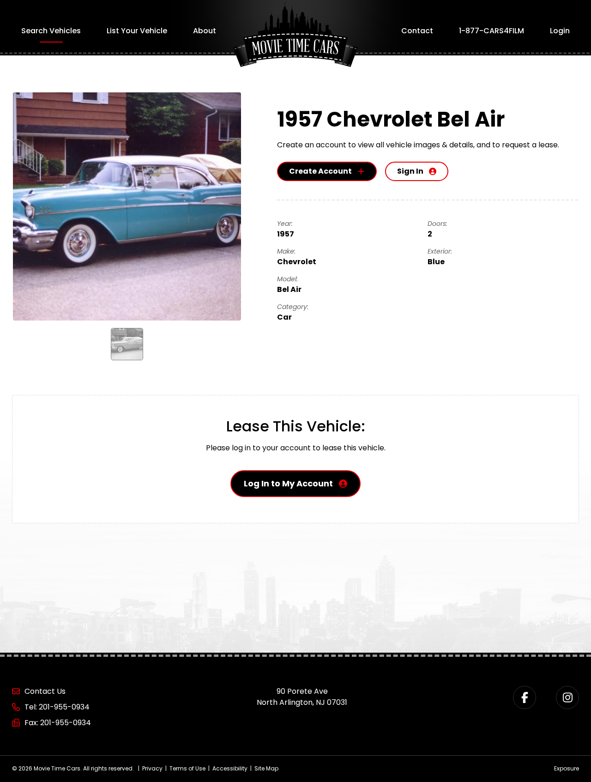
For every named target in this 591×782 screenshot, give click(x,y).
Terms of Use (187, 768)
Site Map (266, 768)
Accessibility (229, 768)
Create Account (320, 171)
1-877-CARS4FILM (491, 30)
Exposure (566, 768)
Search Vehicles (51, 30)
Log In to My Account (288, 483)
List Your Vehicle (137, 30)
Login (560, 30)
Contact (417, 30)
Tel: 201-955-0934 (57, 707)
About (204, 30)
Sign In (410, 171)
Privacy (152, 768)
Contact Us (45, 691)
